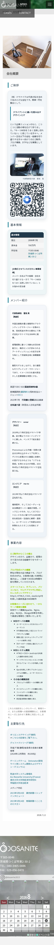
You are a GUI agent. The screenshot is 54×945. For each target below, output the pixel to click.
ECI (19, 394)
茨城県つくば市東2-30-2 (35, 255)
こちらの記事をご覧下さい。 (25, 737)
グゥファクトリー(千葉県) (22, 742)
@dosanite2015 (12, 877)
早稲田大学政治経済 (19, 782)
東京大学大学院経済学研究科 (23, 779)
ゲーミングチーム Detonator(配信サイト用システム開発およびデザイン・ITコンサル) (26, 763)
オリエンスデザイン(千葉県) (23, 734)
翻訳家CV (25, 391)
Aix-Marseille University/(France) (25, 776)
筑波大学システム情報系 (21, 773)
